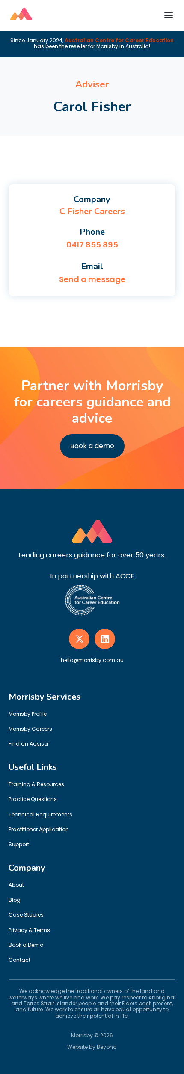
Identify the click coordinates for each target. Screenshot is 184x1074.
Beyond (107, 1047)
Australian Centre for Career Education (119, 40)
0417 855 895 (92, 244)
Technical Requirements (40, 814)
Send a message (92, 279)
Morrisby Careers (30, 728)
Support (19, 844)
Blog (15, 899)
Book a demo (92, 446)
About (16, 884)
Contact (19, 960)
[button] (168, 15)
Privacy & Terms (29, 930)
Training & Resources (36, 784)
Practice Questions (33, 799)
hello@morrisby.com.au (92, 660)
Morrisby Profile (28, 713)
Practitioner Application (39, 829)
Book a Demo (26, 945)
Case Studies (26, 914)
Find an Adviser (29, 743)
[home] (21, 15)
